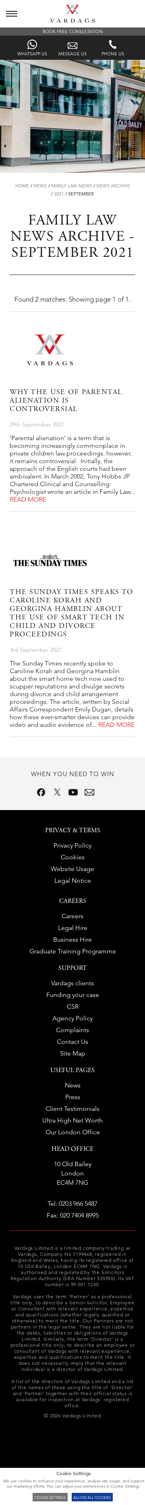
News (40, 186)
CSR (73, 1006)
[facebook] (41, 792)
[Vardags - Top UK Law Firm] (72, 20)
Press (72, 1097)
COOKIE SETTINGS (50, 1497)
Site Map (72, 1053)
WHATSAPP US (32, 53)
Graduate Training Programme (72, 951)
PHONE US (113, 53)
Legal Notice (72, 880)
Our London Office (73, 1132)
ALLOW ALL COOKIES (92, 1497)
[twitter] (57, 792)
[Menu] (11, 13)
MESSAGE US (72, 53)
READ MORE (28, 499)
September (81, 194)
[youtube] (73, 792)
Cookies (73, 857)
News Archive (113, 186)
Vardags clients (72, 983)
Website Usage (72, 869)
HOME (22, 186)
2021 (59, 194)
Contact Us (72, 1041)
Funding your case (72, 995)
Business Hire (72, 939)
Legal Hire (72, 928)
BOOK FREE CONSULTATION (73, 31)
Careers (72, 916)
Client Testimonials (72, 1108)
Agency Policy (72, 1018)
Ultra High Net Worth (72, 1120)
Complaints (72, 1030)
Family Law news (71, 186)
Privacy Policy (72, 845)
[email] (89, 792)
